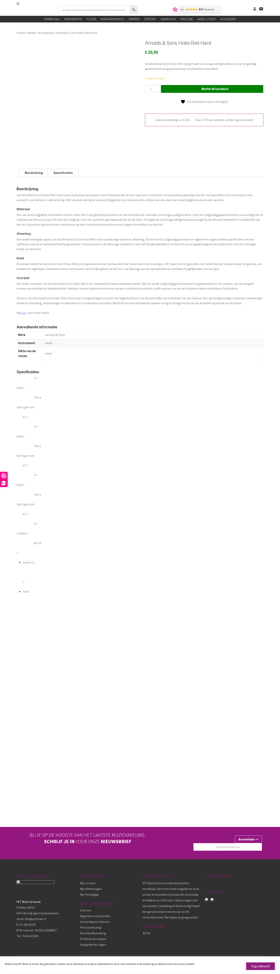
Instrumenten (73, 19)
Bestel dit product (215, 89)
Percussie (186, 19)
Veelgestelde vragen (93, 944)
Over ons (85, 910)
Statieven (150, 19)
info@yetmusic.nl (35, 919)
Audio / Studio (207, 19)
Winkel (31, 33)
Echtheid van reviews (93, 939)
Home (21, 33)
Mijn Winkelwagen (91, 889)
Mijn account (87, 883)
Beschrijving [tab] (34, 173)
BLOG (146, 933)
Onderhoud (168, 19)
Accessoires (228, 19)
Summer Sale (52, 19)
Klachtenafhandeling (93, 933)
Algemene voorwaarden (95, 916)
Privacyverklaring (90, 927)
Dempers (134, 19)
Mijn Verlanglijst (89, 894)
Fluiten (91, 19)
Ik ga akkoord (260, 966)
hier (24, 313)
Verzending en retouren (95, 922)
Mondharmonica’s (112, 19)
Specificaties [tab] (63, 173)
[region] (140, 965)
